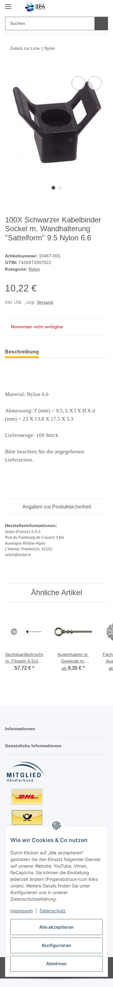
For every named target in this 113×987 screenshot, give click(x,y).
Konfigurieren (56, 945)
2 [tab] (60, 188)
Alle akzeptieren (56, 927)
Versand (45, 302)
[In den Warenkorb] (10, 67)
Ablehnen (56, 963)
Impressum (21, 910)
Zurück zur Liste (25, 48)
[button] (83, 7)
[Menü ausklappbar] (8, 4)
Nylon (34, 269)
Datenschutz (53, 910)
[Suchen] (101, 23)
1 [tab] (53, 188)
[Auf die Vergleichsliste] (78, 83)
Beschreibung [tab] (22, 351)
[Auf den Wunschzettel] (95, 83)
